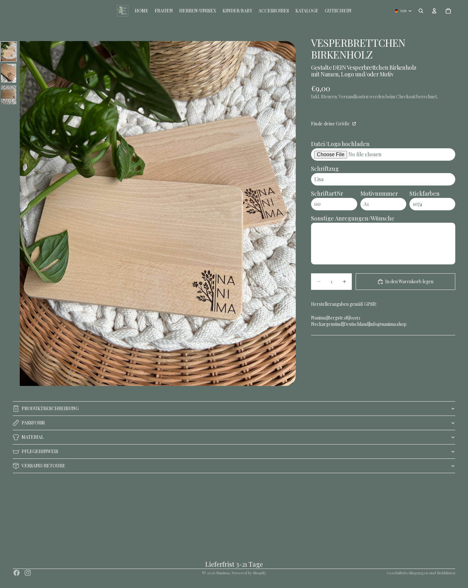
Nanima (223, 572)
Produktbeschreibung (50, 408)
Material (33, 437)
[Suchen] (421, 11)
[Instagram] (28, 573)
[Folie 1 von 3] (8, 51)
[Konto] (434, 11)
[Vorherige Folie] (27, 213)
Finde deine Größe (331, 123)
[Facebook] (16, 573)
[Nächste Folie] (289, 213)
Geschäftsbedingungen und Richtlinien (421, 572)
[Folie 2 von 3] (8, 73)
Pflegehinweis (40, 451)
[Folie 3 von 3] (8, 94)
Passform (33, 423)
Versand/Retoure (43, 466)
